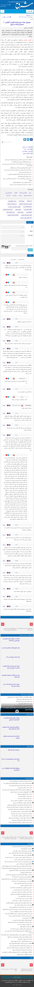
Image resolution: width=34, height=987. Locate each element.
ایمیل (31, 231)
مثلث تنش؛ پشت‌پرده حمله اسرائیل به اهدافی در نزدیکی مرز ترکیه (11, 667)
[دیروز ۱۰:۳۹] (26, 678)
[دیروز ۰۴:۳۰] (26, 687)
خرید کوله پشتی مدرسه (26, 218)
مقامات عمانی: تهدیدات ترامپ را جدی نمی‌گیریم (21, 813)
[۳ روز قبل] (25, 623)
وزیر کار (20, 195)
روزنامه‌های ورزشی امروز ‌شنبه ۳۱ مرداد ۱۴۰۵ (22, 877)
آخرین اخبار (30, 844)
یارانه (30, 193)
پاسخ (4, 263)
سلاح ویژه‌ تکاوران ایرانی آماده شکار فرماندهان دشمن (20, 853)
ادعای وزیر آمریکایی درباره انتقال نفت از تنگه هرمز (21, 888)
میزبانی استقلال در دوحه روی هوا (24, 954)
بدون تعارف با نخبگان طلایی (26, 927)
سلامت (31, 958)
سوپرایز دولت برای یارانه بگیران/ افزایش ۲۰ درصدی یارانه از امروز (17, 23)
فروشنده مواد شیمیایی (13, 215)
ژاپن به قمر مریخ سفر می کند (13, 657)
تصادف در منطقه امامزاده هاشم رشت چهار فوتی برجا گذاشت (11, 640)
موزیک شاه (21, 201)
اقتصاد (29, 11)
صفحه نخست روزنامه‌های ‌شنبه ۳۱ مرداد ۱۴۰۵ (10, 760)
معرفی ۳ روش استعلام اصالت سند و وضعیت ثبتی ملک (11, 685)
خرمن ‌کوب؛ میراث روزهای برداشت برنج (23, 905)
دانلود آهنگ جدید (27, 207)
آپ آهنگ (29, 201)
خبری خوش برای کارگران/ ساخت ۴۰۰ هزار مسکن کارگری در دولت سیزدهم (18, 179)
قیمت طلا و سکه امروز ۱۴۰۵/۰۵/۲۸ (24, 701)
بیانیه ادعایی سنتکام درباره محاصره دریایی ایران (22, 820)
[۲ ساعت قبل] (25, 964)
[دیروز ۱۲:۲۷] (26, 669)
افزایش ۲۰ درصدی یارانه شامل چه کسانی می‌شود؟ (20, 184)
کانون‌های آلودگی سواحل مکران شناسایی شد (22, 920)
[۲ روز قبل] (26, 730)
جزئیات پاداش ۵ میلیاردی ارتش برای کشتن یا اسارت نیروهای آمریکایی (17, 866)
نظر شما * (30, 235)
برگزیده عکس (30, 746)
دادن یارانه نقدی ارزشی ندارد (25, 172)
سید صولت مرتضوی (28, 195)
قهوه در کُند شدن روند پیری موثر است (23, 898)
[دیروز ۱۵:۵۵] (26, 659)
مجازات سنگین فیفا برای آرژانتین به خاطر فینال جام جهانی (11, 719)
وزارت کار (14, 195)
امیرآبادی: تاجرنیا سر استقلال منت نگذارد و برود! (21, 800)
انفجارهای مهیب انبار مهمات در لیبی (24, 864)
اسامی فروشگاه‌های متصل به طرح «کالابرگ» (21, 162)
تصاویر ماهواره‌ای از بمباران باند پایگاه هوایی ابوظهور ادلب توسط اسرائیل (17, 708)
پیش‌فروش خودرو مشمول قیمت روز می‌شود (25, 629)
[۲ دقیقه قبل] (26, 752)
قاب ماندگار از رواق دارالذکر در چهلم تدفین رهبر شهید (20, 818)
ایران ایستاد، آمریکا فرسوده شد (25, 796)
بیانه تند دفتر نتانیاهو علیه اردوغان (24, 794)
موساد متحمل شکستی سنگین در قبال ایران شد (22, 816)
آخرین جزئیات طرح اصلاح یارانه (24, 176)
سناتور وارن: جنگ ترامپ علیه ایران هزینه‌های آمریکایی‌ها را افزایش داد (16, 868)
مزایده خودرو (20, 212)
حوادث (31, 826)
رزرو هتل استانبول (12, 204)
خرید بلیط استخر (10, 212)
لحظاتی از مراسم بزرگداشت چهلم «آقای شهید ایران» (20, 943)
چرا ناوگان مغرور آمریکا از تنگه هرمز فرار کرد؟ (22, 846)
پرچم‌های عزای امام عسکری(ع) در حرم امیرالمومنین (11, 769)
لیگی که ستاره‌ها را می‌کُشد (26, 885)
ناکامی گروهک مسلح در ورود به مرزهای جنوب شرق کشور (9, 837)
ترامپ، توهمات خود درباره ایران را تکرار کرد (22, 890)
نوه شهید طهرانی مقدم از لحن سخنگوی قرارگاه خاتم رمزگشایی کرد (17, 783)
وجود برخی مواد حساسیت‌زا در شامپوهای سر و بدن (21, 911)
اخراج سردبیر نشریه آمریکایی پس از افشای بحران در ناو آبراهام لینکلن (17, 879)
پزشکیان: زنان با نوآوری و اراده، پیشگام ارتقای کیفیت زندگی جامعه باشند (16, 935)
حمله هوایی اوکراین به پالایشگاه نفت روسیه (22, 803)
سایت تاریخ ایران (12, 201)
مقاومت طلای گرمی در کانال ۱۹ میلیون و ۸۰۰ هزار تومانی (19, 697)
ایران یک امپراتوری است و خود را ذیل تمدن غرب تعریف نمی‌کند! (18, 862)
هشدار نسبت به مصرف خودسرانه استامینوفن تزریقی (20, 907)
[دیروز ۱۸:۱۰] (26, 720)
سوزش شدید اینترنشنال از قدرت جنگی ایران (22, 851)
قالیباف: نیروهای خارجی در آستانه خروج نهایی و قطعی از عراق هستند (17, 952)
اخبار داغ (8, 195)
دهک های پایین (8, 193)
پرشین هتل (18, 209)
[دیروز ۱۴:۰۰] (26, 771)
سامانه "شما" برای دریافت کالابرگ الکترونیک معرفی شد (19, 174)
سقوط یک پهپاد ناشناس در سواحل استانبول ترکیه (21, 811)
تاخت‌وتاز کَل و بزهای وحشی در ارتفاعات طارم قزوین (20, 870)
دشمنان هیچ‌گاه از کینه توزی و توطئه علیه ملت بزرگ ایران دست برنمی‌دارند (19, 931)
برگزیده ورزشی (29, 714)
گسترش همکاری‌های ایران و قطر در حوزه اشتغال (20, 168)
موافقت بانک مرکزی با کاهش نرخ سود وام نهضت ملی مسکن (18, 160)
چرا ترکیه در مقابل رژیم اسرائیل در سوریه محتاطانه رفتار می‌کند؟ (18, 913)
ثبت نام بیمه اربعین (7, 209)
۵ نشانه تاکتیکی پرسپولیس (26, 872)
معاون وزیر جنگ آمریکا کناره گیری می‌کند (23, 883)
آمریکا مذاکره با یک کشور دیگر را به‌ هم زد (23, 859)
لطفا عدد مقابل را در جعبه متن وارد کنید (24, 246)
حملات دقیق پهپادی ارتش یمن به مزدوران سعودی (21, 792)
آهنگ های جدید (28, 209)
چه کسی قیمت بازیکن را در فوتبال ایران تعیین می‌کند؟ (20, 822)
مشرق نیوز (20, 4)
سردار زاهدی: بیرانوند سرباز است (24, 798)
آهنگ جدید (29, 212)
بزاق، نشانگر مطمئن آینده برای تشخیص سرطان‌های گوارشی (19, 903)
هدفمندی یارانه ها (23, 193)
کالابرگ (15, 193)
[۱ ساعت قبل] (26, 641)
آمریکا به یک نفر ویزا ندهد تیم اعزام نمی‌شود (11, 737)
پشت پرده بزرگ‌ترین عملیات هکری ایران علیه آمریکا (11, 676)
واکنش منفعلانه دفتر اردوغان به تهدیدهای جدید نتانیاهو (20, 937)
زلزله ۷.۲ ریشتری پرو (27, 918)
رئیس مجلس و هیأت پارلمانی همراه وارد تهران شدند (20, 785)
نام (32, 227)
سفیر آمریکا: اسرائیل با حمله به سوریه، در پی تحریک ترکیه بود (18, 857)
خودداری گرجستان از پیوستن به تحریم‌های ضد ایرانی (20, 781)
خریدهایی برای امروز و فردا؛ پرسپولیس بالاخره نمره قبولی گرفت (11, 728)
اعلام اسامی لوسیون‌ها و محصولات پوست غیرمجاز (21, 894)
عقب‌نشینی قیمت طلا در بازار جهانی (24, 699)
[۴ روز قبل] (9, 623)
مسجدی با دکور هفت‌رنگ (14, 750)
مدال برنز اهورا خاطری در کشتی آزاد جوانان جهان (21, 941)
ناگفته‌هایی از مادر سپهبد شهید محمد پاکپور (22, 855)
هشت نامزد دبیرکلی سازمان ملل (25, 788)
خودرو (31, 617)
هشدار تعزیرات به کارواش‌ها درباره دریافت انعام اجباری (20, 809)
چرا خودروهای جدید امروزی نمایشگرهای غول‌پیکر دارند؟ (10, 629)
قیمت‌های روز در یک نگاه (27, 695)
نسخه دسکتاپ (17, 977)
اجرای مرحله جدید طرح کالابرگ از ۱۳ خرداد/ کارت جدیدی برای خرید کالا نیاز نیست (17, 165)
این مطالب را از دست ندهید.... (26, 635)
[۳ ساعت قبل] (9, 964)
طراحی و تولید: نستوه (17, 985)
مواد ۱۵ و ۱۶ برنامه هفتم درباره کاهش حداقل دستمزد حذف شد (17, 170)
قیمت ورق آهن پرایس (26, 215)
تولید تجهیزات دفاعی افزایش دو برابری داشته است (21, 929)
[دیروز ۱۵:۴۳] (9, 832)
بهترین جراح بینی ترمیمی (14, 207)
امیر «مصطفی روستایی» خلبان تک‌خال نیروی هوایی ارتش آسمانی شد (17, 790)
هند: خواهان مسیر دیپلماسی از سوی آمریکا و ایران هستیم (19, 807)
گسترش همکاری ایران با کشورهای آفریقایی (22, 182)
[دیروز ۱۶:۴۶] (26, 650)
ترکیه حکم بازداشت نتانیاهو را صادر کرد (11, 648)
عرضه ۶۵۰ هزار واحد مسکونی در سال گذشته (22, 901)
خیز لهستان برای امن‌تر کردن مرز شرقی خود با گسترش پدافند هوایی (17, 909)
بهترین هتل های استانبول (25, 204)
